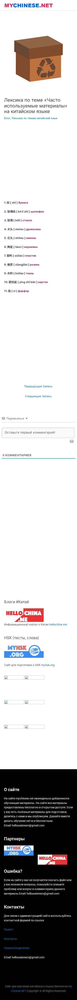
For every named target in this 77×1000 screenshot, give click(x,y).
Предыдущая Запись (38, 386)
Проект (8, 929)
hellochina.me (58, 624)
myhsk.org (47, 665)
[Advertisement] (38, 161)
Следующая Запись (38, 396)
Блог (7, 118)
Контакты (10, 938)
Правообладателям (16, 948)
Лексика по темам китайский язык (34, 118)
